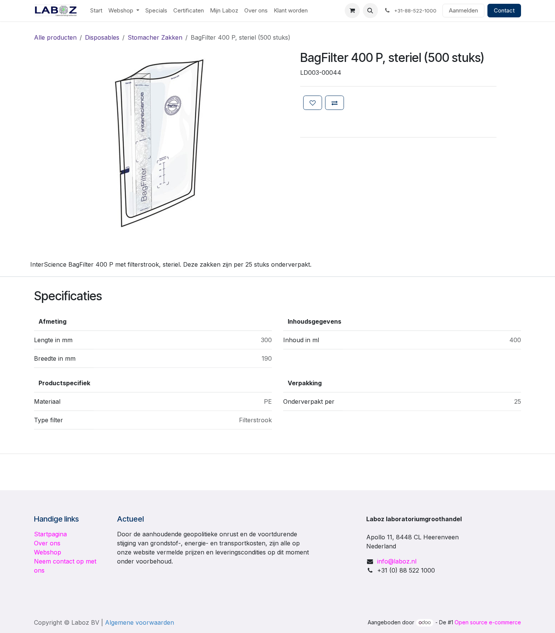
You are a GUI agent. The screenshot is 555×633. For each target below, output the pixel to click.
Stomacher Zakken (155, 37)
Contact (504, 10)
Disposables (102, 37)
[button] (370, 10)
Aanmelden (463, 10)
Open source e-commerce (488, 622)
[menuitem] (96, 10)
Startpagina (50, 534)
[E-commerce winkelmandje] (352, 10)
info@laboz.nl (396, 561)
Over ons (47, 543)
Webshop (47, 552)
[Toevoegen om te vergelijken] (334, 103)
